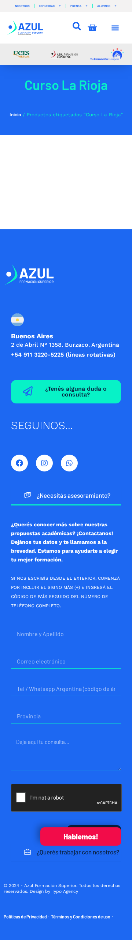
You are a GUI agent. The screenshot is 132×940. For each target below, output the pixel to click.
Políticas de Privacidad (25, 916)
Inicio (15, 114)
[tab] (66, 495)
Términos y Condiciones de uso (80, 916)
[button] (115, 28)
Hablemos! (80, 836)
